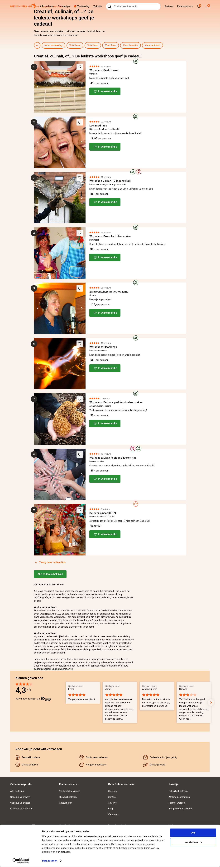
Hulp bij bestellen (68, 797)
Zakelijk (97, 6)
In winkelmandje (107, 91)
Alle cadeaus (47, 6)
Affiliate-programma (179, 797)
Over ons (112, 791)
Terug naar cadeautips (52, 562)
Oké (193, 832)
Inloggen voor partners (180, 808)
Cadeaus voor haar (20, 803)
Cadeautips (64, 6)
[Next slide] (186, 45)
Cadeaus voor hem (20, 797)
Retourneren (65, 803)
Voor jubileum (152, 45)
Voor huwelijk (130, 45)
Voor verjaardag (53, 45)
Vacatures (113, 814)
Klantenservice (185, 6)
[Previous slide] (42, 45)
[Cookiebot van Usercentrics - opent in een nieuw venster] (21, 860)
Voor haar (110, 45)
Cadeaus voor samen (21, 808)
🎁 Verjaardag (81, 6)
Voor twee (74, 45)
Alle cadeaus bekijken (50, 574)
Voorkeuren (191, 842)
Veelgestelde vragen (69, 791)
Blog (110, 808)
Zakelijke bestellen (178, 791)
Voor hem (92, 45)
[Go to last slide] (38, 87)
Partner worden (177, 803)
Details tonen (49, 860)
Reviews (168, 6)
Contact (112, 797)
